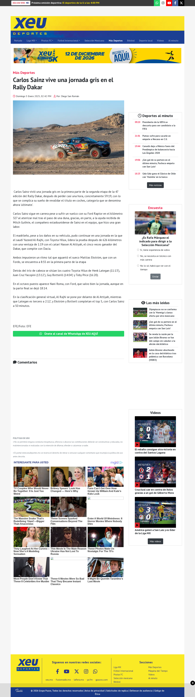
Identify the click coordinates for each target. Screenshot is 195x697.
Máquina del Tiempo (158, 670)
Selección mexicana (123, 678)
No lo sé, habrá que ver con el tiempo (155, 267)
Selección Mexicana (94, 40)
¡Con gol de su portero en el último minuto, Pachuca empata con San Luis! (158, 163)
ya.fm (90, 679)
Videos (160, 40)
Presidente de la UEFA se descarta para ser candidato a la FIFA (158, 125)
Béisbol (131, 40)
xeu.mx (49, 679)
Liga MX (31, 40)
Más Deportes (116, 40)
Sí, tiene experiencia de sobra (155, 249)
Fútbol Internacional (68, 40)
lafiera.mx (79, 679)
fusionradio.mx (63, 679)
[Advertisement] (68, 402)
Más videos (155, 541)
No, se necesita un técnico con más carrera (155, 257)
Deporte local (145, 40)
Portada (18, 40)
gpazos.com (102, 679)
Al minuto (173, 40)
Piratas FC (46, 40)
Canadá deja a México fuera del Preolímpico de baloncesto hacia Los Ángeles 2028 (158, 149)
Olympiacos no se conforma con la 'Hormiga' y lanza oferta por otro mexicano (163, 312)
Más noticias (155, 185)
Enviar (155, 276)
